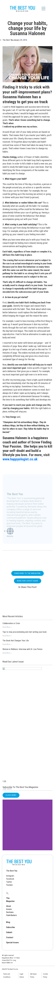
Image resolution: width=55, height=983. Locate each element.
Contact (9, 937)
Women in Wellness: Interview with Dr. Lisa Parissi (22, 649)
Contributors (11, 915)
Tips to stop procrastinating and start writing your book (25, 632)
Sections (10, 912)
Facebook (10, 879)
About (8, 906)
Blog (8, 922)
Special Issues (12, 942)
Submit (9, 932)
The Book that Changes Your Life (16, 640)
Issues (9, 909)
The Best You (11, 871)
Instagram (10, 876)
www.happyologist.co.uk (20, 459)
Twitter (9, 882)
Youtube (9, 885)
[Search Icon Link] (7, 893)
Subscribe (10, 927)
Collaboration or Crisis (11, 623)
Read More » (7, 627)
